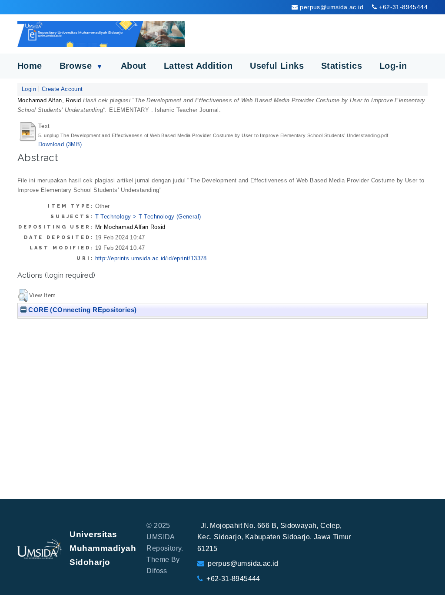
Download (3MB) (60, 144)
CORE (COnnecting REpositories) (81, 309)
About (133, 66)
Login (29, 89)
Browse (81, 66)
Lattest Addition (198, 66)
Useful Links (277, 66)
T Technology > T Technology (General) (148, 216)
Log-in (393, 66)
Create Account (62, 89)
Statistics (341, 66)
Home (29, 66)
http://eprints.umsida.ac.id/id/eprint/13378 (151, 258)
